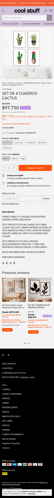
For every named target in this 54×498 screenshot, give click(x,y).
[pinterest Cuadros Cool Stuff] (8, 355)
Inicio (4, 83)
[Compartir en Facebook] (7, 263)
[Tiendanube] (12, 489)
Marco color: (10, 154)
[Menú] (3, 10)
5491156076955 (9, 364)
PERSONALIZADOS (10, 407)
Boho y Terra (46, 83)
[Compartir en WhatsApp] (3, 263)
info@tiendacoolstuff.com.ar (14, 373)
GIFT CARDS (7, 421)
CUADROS (6, 389)
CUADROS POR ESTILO (31, 83)
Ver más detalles (8, 127)
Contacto (6, 448)
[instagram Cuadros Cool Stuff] (3, 355)
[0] (50, 10)
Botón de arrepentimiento (11, 484)
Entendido (31, 494)
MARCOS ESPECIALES (11, 416)
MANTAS (5, 412)
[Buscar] (49, 18)
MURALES (6, 398)
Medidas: (10, 138)
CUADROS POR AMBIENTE (12, 434)
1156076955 (7, 368)
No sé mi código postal (10, 204)
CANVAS (5, 403)
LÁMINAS (6, 430)
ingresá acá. (43, 482)
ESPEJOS (6, 425)
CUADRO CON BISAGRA (31, 24)
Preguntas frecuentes (11, 443)
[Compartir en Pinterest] (14, 263)
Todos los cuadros (10, 24)
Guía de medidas (9, 439)
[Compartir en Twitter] (10, 263)
